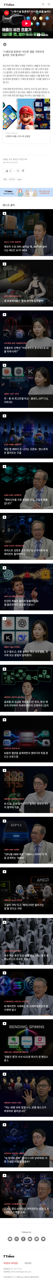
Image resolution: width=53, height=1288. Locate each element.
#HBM (6, 495)
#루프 (19, 1102)
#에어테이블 (17, 1052)
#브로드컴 (7, 748)
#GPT (12, 394)
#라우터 (21, 799)
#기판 (12, 242)
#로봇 (6, 296)
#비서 (24, 1204)
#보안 (13, 343)
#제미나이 (18, 444)
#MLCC (6, 242)
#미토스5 (22, 596)
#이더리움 (25, 1001)
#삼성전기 (18, 242)
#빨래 (10, 296)
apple (19, 179)
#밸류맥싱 (15, 799)
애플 (5, 179)
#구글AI (11, 444)
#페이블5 (15, 596)
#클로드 (6, 394)
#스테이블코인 (9, 1001)
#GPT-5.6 (7, 596)
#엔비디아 (7, 900)
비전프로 (12, 179)
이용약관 (27, 1263)
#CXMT (12, 545)
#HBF (11, 495)
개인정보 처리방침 (10, 1263)
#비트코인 (17, 1001)
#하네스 (14, 1102)
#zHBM (16, 849)
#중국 (6, 951)
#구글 (6, 444)
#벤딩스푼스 (8, 1052)
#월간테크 (7, 697)
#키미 (17, 394)
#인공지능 (7, 1153)
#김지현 (14, 697)
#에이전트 (7, 799)
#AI (18, 748)
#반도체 (14, 748)
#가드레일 (7, 343)
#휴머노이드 (17, 296)
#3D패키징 (17, 495)
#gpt (12, 647)
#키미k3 (17, 647)
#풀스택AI (20, 697)
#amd (14, 900)
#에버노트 (25, 1052)
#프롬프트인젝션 (21, 343)
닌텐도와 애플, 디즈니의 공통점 (18, 136)
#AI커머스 (7, 1204)
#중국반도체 (19, 545)
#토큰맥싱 (15, 1153)
